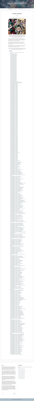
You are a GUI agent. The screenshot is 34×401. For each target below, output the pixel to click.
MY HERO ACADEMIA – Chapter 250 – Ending (14, 178)
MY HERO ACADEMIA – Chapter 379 (14, 90)
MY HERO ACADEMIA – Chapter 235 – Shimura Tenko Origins (16, 188)
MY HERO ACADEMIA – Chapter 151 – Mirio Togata (15, 248)
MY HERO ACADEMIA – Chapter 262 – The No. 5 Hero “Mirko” (16, 169)
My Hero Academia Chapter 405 (13, 72)
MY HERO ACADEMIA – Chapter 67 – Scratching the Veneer (16, 308)
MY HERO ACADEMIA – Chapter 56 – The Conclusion (15, 315)
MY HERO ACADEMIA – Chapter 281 (14, 156)
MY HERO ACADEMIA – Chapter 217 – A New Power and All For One (17, 200)
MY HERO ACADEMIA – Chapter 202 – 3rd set (14, 210)
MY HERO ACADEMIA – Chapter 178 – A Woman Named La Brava (16, 228)
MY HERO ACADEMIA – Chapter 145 (14, 252)
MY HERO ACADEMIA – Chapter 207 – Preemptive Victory (16, 207)
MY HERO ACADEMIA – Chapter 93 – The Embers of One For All (16, 290)
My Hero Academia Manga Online (17, 3)
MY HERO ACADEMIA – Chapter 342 (14, 115)
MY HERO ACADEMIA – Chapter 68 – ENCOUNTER (15, 307)
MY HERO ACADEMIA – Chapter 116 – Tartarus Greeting (16, 273)
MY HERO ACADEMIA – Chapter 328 (14, 124)
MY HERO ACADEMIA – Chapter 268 (14, 165)
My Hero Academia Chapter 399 (13, 76)
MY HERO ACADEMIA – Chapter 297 (14, 145)
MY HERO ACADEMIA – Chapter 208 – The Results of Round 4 (16, 206)
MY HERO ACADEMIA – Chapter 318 (14, 131)
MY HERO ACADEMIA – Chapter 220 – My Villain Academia (16, 198)
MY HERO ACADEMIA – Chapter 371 (14, 95)
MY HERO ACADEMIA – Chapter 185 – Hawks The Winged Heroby (16, 223)
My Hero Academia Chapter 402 (13, 74)
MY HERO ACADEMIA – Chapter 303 (14, 141)
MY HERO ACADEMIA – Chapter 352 (14, 108)
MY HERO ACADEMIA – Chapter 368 (14, 97)
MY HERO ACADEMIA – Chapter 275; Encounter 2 (15, 160)
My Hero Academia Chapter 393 (13, 80)
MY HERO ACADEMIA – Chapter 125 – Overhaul (15, 267)
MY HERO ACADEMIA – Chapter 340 (14, 116)
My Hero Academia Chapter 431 (13, 53)
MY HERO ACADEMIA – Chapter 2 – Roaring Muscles (15, 353)
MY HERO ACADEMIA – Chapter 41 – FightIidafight (15, 326)
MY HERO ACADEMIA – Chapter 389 (14, 83)
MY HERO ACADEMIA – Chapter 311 (14, 136)
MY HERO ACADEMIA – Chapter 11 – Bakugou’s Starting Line (16, 347)
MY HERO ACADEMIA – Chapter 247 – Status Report (15, 180)
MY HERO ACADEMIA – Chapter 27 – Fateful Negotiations (16, 336)
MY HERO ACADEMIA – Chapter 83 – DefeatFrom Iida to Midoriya (16, 297)
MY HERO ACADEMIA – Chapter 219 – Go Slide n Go (15, 199)
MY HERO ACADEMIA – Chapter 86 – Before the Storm (15, 295)
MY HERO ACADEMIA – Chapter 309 (14, 137)
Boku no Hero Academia (10, 366)
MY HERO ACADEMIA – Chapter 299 (14, 144)
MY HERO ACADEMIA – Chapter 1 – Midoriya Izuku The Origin (16, 354)
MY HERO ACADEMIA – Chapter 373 (14, 94)
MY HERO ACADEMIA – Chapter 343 (14, 114)
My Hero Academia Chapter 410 (13, 69)
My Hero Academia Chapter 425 (21, 378)
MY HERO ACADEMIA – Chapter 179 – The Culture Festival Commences (17, 227)
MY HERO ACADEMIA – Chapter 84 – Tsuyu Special (15, 296)
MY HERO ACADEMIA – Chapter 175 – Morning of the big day (16, 230)
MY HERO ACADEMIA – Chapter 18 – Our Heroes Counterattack (16, 342)
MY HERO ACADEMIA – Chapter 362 (14, 101)
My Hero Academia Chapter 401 (13, 75)
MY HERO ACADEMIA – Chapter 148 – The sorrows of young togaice (17, 250)
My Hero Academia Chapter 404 (13, 73)
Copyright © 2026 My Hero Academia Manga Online (17, 399)
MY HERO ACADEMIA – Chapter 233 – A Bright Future (15, 189)
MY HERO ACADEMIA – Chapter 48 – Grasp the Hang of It (16, 321)
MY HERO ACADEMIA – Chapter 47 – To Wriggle (15, 322)
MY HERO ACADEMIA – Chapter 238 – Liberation (15, 186)
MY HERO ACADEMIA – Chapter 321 (14, 129)
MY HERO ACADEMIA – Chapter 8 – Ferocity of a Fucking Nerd (16, 349)
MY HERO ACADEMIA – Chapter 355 (14, 106)
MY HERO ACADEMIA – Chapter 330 (14, 123)
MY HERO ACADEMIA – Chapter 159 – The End (15, 242)
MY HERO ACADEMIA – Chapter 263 (14, 168)
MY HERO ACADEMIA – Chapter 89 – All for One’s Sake (15, 293)
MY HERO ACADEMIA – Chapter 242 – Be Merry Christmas (16, 183)
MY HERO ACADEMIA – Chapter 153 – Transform (15, 247)
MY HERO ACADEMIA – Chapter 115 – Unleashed (15, 274)
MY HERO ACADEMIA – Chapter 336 (14, 119)
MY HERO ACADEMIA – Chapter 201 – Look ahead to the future (16, 211)
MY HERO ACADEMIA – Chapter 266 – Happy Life (15, 166)
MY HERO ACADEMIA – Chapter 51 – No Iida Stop (15, 319)
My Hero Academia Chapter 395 (13, 79)
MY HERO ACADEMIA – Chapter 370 (14, 96)
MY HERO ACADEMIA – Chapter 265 (14, 167)
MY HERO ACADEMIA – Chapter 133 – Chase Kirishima (15, 261)
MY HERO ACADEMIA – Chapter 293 (14, 148)
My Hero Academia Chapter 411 (13, 68)
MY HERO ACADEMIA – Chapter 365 (14, 99)
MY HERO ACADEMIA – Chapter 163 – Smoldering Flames (16, 240)
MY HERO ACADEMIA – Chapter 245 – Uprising (15, 181)
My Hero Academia (14, 34)
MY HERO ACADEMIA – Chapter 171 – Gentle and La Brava (16, 234)
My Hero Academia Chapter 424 (13, 59)
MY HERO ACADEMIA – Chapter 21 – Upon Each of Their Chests (16, 340)
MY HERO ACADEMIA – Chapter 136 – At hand (15, 259)
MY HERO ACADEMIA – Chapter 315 (14, 133)
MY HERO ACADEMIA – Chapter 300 (14, 143)
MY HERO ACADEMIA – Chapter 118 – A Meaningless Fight (16, 272)
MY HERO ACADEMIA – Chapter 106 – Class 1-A (15, 280)
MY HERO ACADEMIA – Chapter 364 (14, 100)
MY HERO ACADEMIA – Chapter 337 (14, 118)
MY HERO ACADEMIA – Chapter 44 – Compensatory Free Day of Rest (17, 324)
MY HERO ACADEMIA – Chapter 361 (14, 102)
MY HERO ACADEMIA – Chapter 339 (14, 117)
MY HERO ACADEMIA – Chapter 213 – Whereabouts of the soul (16, 203)
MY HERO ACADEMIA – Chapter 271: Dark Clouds (15, 163)
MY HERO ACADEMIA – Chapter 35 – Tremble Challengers (16, 330)
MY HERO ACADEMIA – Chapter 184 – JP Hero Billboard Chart (16, 224)
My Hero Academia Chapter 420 (13, 62)
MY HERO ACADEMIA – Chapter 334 (14, 120)
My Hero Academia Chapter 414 (13, 66)
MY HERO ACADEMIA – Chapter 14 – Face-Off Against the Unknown (17, 345)
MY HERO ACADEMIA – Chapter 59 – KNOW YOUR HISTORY (16, 313)
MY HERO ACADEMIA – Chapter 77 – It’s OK (14, 301)
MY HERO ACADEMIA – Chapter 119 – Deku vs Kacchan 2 (16, 271)
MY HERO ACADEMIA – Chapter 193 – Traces (14, 217)
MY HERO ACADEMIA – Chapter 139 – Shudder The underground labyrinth (17, 257)
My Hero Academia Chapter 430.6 (13, 54)
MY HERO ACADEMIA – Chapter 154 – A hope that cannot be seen (16, 246)
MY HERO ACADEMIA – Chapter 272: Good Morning (15, 162)
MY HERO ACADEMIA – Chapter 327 (14, 125)
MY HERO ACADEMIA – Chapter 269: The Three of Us (15, 164)
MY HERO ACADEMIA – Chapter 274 (14, 161)
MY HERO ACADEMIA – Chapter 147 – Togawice (15, 251)
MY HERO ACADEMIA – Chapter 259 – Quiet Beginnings (15, 171)
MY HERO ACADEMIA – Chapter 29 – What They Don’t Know (16, 335)
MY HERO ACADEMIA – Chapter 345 (14, 113)
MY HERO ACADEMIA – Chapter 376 (14, 92)
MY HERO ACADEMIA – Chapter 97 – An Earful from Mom (16, 287)
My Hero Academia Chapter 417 (13, 64)
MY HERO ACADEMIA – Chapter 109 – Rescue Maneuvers (16, 278)
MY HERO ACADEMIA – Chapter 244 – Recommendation (16, 182)
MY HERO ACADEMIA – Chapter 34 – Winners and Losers (16, 331)
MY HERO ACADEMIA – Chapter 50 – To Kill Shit (15, 320)
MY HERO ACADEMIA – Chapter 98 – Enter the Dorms (15, 286)
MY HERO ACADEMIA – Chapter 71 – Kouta (14, 305)
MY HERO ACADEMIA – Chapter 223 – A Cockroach (15, 196)
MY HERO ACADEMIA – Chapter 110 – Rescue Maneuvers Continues (17, 277)
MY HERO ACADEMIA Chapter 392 (13, 81)
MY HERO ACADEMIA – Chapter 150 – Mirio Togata (15, 249)
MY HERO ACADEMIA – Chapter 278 (14, 158)
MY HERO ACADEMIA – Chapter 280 (14, 157)
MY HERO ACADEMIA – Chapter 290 (14, 150)
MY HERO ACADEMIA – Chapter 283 (14, 155)
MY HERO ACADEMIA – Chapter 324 (14, 127)
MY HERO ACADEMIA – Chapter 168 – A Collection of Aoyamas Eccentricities (18, 236)
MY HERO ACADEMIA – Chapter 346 (14, 112)
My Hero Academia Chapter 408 (13, 70)
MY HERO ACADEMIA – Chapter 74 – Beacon (14, 303)
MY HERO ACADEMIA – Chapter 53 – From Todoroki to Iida (16, 317)
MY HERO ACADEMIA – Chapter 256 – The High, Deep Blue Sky (16, 173)
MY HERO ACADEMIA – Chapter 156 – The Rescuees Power (16, 244)
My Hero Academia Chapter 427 (13, 57)
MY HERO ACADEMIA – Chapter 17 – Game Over (15, 343)
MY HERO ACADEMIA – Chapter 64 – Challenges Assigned (16, 310)
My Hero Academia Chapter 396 (13, 78)
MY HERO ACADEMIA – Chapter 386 (14, 85)
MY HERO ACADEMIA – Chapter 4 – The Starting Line (15, 352)
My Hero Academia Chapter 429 (13, 56)
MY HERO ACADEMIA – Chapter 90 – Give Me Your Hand (16, 292)
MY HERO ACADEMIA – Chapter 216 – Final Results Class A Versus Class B (17, 201)
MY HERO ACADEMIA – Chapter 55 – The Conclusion (15, 316)
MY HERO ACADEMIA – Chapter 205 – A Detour (15, 208)
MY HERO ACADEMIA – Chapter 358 (14, 104)
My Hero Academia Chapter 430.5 (21, 371)
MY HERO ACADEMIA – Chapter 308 (14, 138)
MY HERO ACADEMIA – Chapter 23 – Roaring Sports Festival (16, 339)
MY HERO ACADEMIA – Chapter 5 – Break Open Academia (16, 351)
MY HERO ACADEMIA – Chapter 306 (14, 139)
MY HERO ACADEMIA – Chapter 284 (14, 154)
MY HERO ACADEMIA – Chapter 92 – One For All (15, 291)
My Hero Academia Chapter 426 (13, 58)
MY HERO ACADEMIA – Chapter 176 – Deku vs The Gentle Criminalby (17, 229)
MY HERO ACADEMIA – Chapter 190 (14, 219)
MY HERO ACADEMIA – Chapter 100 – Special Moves (15, 284)
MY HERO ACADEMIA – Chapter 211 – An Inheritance (15, 204)
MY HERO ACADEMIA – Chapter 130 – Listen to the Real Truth (16, 263)
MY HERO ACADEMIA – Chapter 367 (14, 98)
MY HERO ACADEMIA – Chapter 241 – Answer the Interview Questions (17, 184)
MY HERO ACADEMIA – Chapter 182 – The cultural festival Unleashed (17, 225)
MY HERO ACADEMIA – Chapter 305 (14, 140)
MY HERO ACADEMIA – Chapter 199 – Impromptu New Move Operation (17, 212)
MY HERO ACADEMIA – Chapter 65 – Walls (14, 309)
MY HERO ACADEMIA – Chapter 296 (14, 146)
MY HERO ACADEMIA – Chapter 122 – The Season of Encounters (16, 269)
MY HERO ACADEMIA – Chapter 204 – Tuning (14, 209)
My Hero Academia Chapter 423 (13, 60)
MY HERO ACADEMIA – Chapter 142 (14, 255)
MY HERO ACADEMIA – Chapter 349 (14, 110)
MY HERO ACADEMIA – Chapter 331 (14, 122)
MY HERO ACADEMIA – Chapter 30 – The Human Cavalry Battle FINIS (17, 334)
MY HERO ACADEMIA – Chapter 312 (14, 135)
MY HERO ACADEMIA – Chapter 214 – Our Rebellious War (16, 202)
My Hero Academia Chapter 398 (13, 77)
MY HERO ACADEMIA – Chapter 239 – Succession (15, 185)
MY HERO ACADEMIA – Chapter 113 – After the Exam (15, 275)
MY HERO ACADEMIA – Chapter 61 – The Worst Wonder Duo (16, 312)
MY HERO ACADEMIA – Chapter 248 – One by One (15, 179)
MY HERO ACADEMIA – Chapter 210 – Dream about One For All (16, 205)
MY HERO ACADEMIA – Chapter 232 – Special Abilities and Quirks (16, 190)
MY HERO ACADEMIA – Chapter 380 (14, 89)
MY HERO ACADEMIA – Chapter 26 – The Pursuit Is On (15, 337)
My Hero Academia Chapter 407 (13, 71)
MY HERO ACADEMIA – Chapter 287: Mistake (14, 152)
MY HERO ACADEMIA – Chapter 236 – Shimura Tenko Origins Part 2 (17, 187)
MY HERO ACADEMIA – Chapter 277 (14, 159)
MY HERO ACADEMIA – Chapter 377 (14, 91)
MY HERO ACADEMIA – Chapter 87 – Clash (14, 294)
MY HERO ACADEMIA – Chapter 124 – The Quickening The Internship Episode (18, 268)
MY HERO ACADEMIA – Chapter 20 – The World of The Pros (16, 341)
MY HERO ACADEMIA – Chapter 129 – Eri (14, 264)
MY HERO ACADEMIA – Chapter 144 (14, 253)
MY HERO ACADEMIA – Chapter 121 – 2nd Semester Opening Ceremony (17, 270)
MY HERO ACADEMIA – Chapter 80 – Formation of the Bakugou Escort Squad (17, 299)
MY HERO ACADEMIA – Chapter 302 (14, 142)
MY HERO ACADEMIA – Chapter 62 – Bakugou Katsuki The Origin (16, 311)
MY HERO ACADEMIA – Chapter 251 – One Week (15, 177)
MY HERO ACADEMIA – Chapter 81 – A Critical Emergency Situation (17, 298)
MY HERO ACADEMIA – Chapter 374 (14, 93)
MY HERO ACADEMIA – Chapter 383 (14, 87)
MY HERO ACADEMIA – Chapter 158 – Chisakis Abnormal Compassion (17, 243)
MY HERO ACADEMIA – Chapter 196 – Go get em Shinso (15, 215)
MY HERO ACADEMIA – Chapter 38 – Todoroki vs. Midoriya (16, 328)
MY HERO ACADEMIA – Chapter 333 (14, 121)
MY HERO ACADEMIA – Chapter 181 (14, 226)
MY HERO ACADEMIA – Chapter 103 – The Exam (15, 282)
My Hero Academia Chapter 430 (13, 55)
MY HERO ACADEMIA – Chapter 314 (14, 134)
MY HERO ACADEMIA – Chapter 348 (14, 111)
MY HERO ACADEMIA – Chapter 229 (14, 192)
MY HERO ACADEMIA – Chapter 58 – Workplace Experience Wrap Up (17, 314)
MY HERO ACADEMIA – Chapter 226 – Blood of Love (15, 194)
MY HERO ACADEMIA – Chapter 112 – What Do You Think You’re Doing (17, 276)
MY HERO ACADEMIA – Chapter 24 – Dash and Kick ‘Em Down (16, 338)
